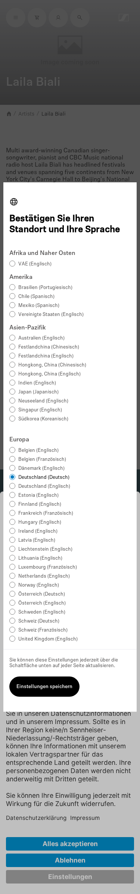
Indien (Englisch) (37, 383)
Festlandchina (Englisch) (46, 356)
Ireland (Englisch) (37, 531)
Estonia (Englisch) (38, 495)
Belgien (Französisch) (42, 459)
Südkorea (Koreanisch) (43, 419)
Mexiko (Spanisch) (38, 305)
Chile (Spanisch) (36, 296)
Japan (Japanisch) (38, 392)
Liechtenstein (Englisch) (45, 549)
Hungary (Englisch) (39, 522)
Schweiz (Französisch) (43, 630)
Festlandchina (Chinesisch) (48, 347)
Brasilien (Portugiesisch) (45, 287)
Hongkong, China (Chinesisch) (52, 365)
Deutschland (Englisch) (44, 486)
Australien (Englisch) (41, 338)
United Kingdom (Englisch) (48, 639)
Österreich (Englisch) (42, 603)
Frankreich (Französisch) (45, 513)
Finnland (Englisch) (39, 504)
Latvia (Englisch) (36, 540)
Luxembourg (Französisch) (47, 567)
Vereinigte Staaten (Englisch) (51, 314)
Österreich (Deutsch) (41, 594)
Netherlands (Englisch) (44, 576)
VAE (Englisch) (35, 264)
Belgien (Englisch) (38, 450)
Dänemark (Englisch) (41, 468)
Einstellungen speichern (44, 686)
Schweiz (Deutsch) (38, 621)
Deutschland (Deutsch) (43, 477)
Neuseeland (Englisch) (43, 401)
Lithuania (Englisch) (40, 558)
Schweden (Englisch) (41, 612)
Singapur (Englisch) (40, 410)
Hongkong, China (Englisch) (49, 374)
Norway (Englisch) (38, 585)
